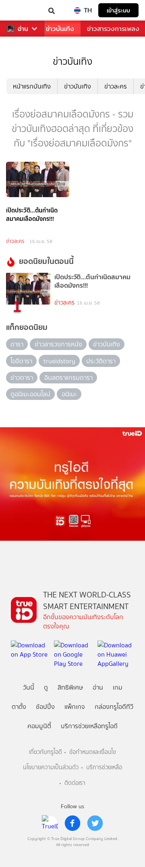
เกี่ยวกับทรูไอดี (45, 752)
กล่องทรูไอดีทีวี (114, 706)
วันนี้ (28, 687)
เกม (117, 687)
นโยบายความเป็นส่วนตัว (51, 767)
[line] (50, 823)
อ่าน (23, 29)
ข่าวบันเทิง (60, 29)
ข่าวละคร (115, 86)
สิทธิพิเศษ (70, 687)
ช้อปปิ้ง (45, 706)
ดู (46, 687)
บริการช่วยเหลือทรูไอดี (89, 726)
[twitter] (95, 823)
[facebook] (72, 823)
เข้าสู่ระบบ (118, 10)
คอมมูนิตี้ (39, 726)
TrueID (22, 10)
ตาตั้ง (19, 706)
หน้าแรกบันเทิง (32, 86)
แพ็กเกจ (74, 706)
